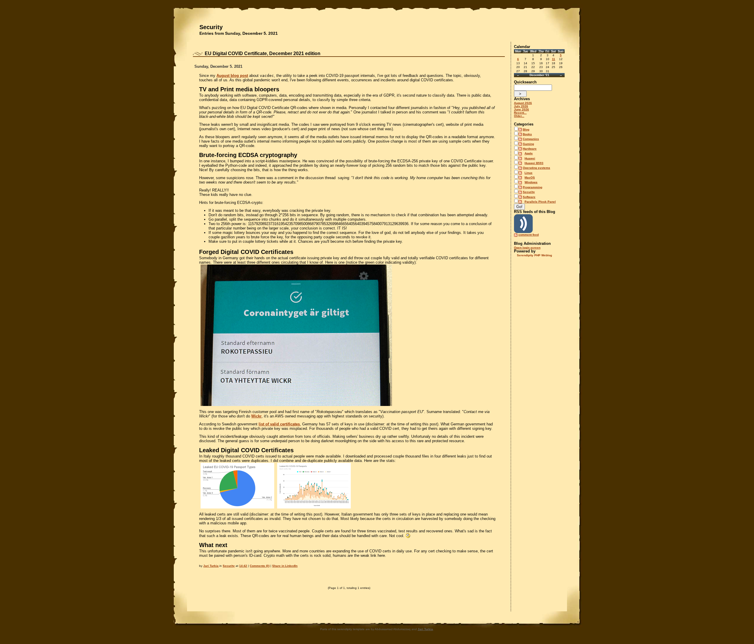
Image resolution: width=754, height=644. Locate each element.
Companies (531, 139)
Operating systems (536, 167)
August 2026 (523, 103)
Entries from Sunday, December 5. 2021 (238, 33)
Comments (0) (259, 565)
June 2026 (521, 109)
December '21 (539, 75)
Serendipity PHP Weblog (534, 255)
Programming (532, 187)
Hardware (530, 148)
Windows (531, 182)
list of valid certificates (279, 424)
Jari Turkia (211, 565)
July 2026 (521, 106)
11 (553, 59)
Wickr (256, 416)
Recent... (520, 112)
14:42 (243, 565)
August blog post (232, 75)
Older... (519, 116)
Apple (529, 153)
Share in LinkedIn (284, 565)
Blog (526, 129)
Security (211, 27)
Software (529, 197)
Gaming (528, 144)
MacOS (530, 177)
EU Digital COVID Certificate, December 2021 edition (262, 53)
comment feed (528, 234)
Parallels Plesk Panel (540, 201)
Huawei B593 (534, 163)
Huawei (530, 158)
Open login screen (527, 247)
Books (527, 134)
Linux (529, 172)
